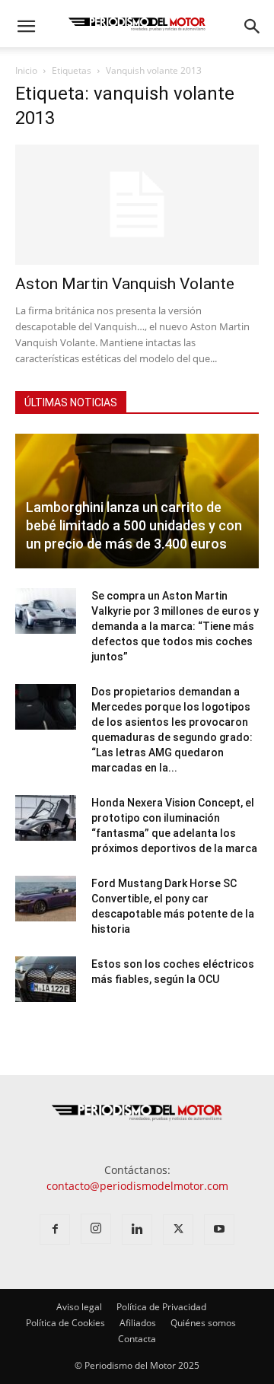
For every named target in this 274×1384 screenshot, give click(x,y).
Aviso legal (79, 1306)
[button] (26, 26)
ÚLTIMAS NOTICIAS (70, 402)
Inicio (26, 70)
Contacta (137, 1338)
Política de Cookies (65, 1322)
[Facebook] (55, 1229)
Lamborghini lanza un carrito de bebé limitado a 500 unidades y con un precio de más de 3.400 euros (134, 525)
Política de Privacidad (161, 1306)
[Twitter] (178, 1229)
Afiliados (137, 1322)
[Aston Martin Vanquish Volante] (137, 205)
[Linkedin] (137, 1229)
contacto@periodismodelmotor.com (137, 1186)
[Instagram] (96, 1229)
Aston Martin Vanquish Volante (124, 284)
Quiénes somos (203, 1322)
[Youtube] (219, 1229)
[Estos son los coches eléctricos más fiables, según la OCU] (45, 979)
